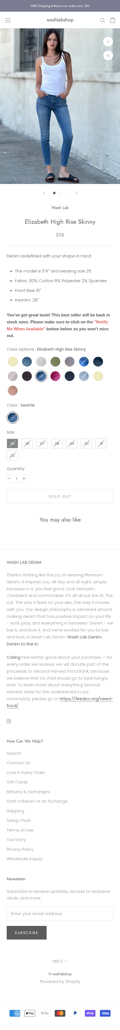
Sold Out (60, 496)
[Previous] (44, 193)
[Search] (102, 20)
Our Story (16, 839)
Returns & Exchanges (28, 792)
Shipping (15, 811)
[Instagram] (9, 720)
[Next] (76, 193)
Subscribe (27, 932)
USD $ (57, 961)
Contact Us (18, 763)
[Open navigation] (8, 20)
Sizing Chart (19, 820)
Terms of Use (20, 830)
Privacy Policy (20, 849)
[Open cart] (112, 20)
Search (14, 753)
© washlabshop (60, 974)
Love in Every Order (26, 772)
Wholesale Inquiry (24, 859)
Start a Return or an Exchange (37, 801)
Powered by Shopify (60, 981)
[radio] (13, 362)
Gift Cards (17, 782)
